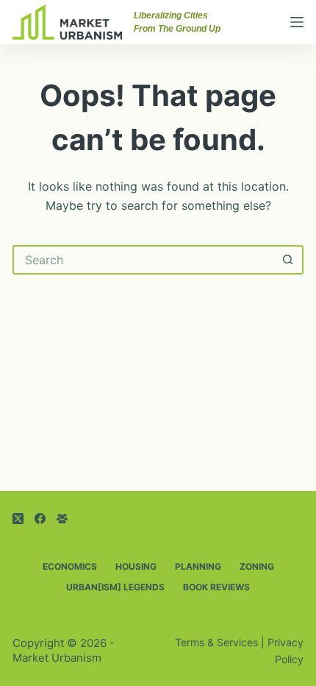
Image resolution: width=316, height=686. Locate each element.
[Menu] (297, 22)
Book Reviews (216, 587)
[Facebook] (40, 518)
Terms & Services (216, 642)
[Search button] (289, 260)
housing (136, 566)
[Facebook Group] (62, 518)
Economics (70, 566)
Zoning (257, 566)
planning (198, 566)
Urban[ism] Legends (115, 587)
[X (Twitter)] (18, 518)
